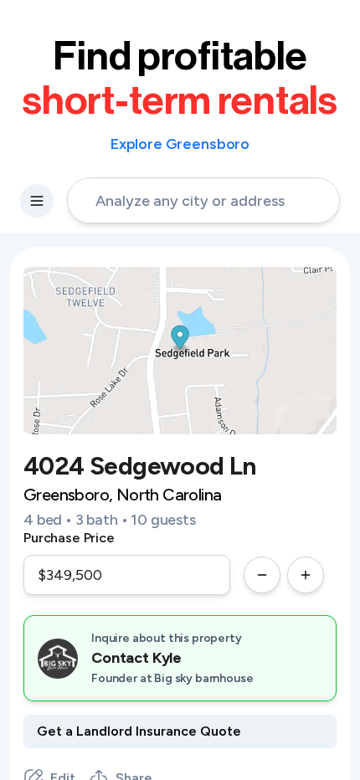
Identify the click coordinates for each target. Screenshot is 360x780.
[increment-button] (305, 575)
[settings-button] (37, 201)
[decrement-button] (262, 575)
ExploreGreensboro (180, 144)
